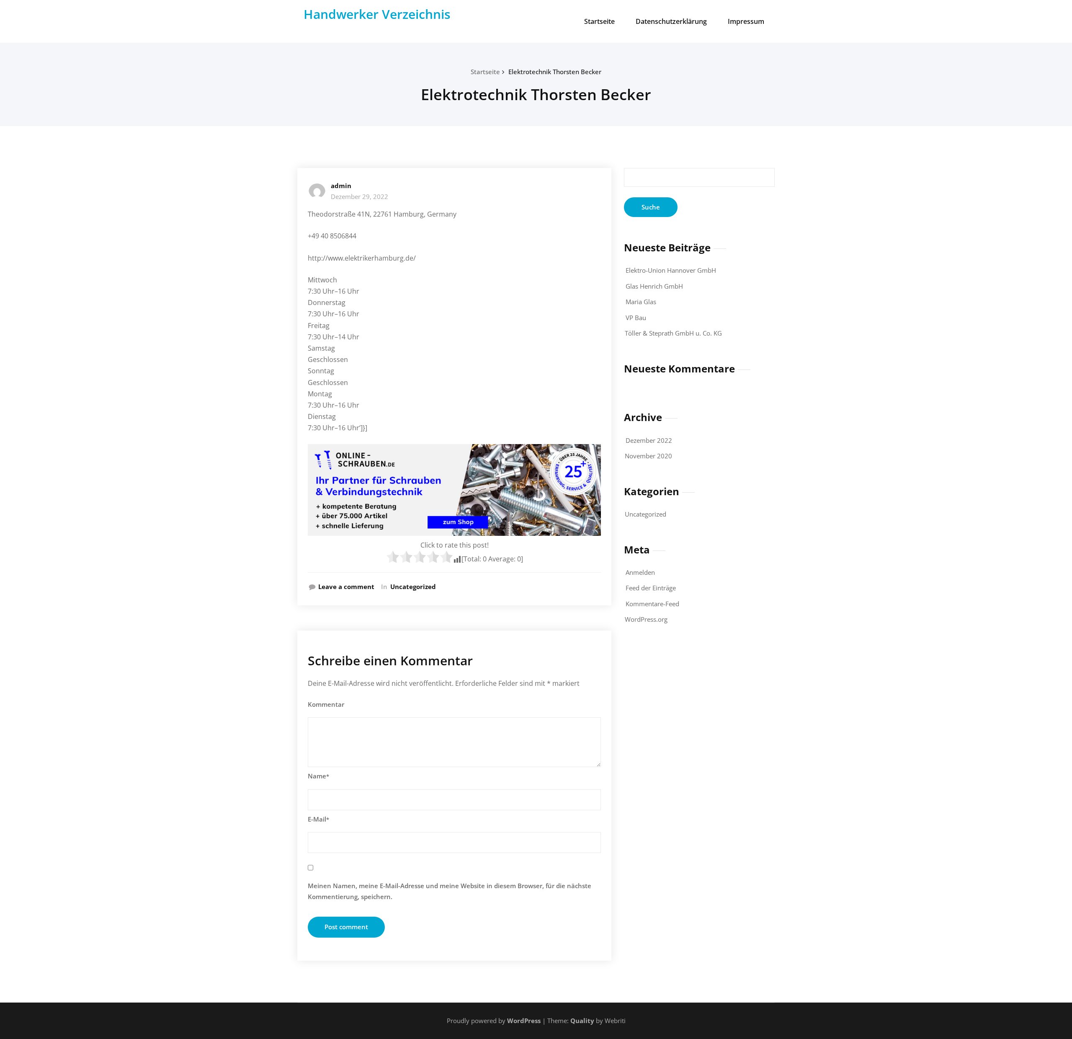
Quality (582, 1020)
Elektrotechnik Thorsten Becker (554, 71)
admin (341, 185)
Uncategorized (413, 586)
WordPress (524, 1020)
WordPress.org (646, 619)
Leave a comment (346, 586)
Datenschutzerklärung (671, 21)
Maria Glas (641, 301)
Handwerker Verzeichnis (377, 14)
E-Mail (318, 819)
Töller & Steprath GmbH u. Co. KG (673, 333)
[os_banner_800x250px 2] (454, 490)
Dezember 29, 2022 (359, 196)
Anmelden (640, 572)
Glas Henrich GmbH (654, 286)
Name (318, 776)
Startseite (599, 21)
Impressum (746, 21)
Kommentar (326, 704)
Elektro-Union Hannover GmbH (671, 270)
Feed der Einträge (651, 588)
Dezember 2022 (649, 440)
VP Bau (636, 317)
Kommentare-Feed (652, 604)
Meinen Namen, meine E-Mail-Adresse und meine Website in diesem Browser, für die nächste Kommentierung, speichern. (449, 891)
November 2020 (648, 456)
